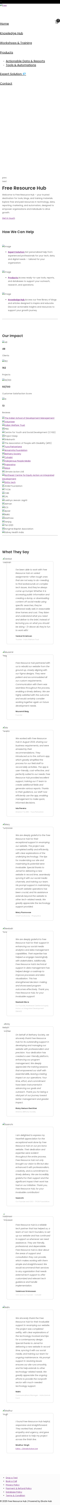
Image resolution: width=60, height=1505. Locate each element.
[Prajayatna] (8, 464)
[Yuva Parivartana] (12, 446)
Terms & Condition (15, 1495)
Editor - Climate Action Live (27, 1448)
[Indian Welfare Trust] (13, 425)
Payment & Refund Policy (19, 1488)
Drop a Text (12, 1477)
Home (4, 24)
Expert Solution (16, 252)
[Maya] (6, 468)
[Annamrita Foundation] (14, 450)
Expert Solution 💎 (13, 74)
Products (6, 52)
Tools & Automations (21, 65)
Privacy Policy (13, 1484)
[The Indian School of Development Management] (28, 418)
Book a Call (11, 1481)
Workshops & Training (16, 43)
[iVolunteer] (8, 421)
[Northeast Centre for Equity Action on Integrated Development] (30, 478)
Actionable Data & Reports (25, 61)
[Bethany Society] (11, 453)
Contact (6, 83)
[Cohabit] (7, 457)
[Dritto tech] (9, 482)
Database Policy (14, 1492)
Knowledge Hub (11, 33)
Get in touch (8, 218)
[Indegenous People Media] (16, 460)
